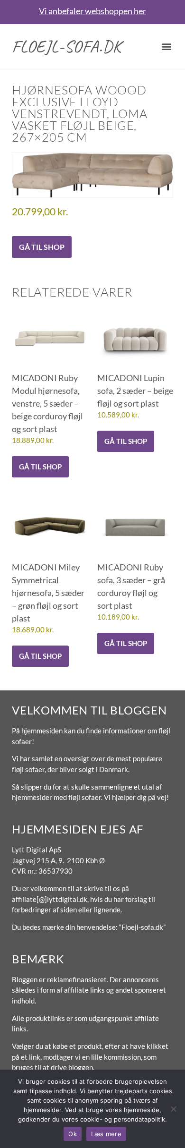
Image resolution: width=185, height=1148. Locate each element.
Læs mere (106, 1134)
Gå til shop (42, 246)
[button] (167, 46)
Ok (72, 1134)
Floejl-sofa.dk (66, 46)
